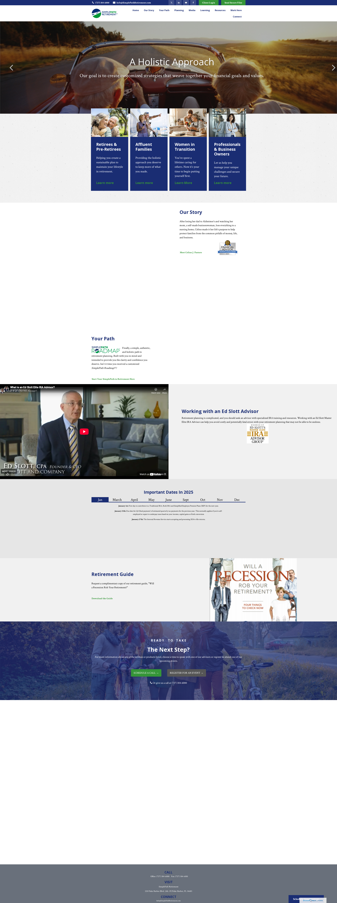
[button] (135, 10)
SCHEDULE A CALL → (146, 673)
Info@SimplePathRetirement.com (134, 2)
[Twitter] (171, 2)
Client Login (208, 2)
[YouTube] (186, 2)
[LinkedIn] (179, 2)
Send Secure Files (233, 2)
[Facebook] (193, 2)
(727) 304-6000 (102, 2)
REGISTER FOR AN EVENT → (186, 673)
